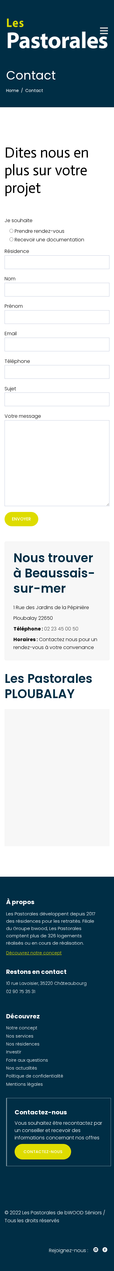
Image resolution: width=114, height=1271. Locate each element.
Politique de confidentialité (34, 1076)
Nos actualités (21, 1068)
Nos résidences (23, 1044)
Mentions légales (24, 1084)
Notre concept (21, 1028)
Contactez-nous (42, 1152)
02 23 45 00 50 (61, 628)
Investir (13, 1052)
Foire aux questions (27, 1060)
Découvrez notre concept (34, 953)
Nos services (19, 1036)
